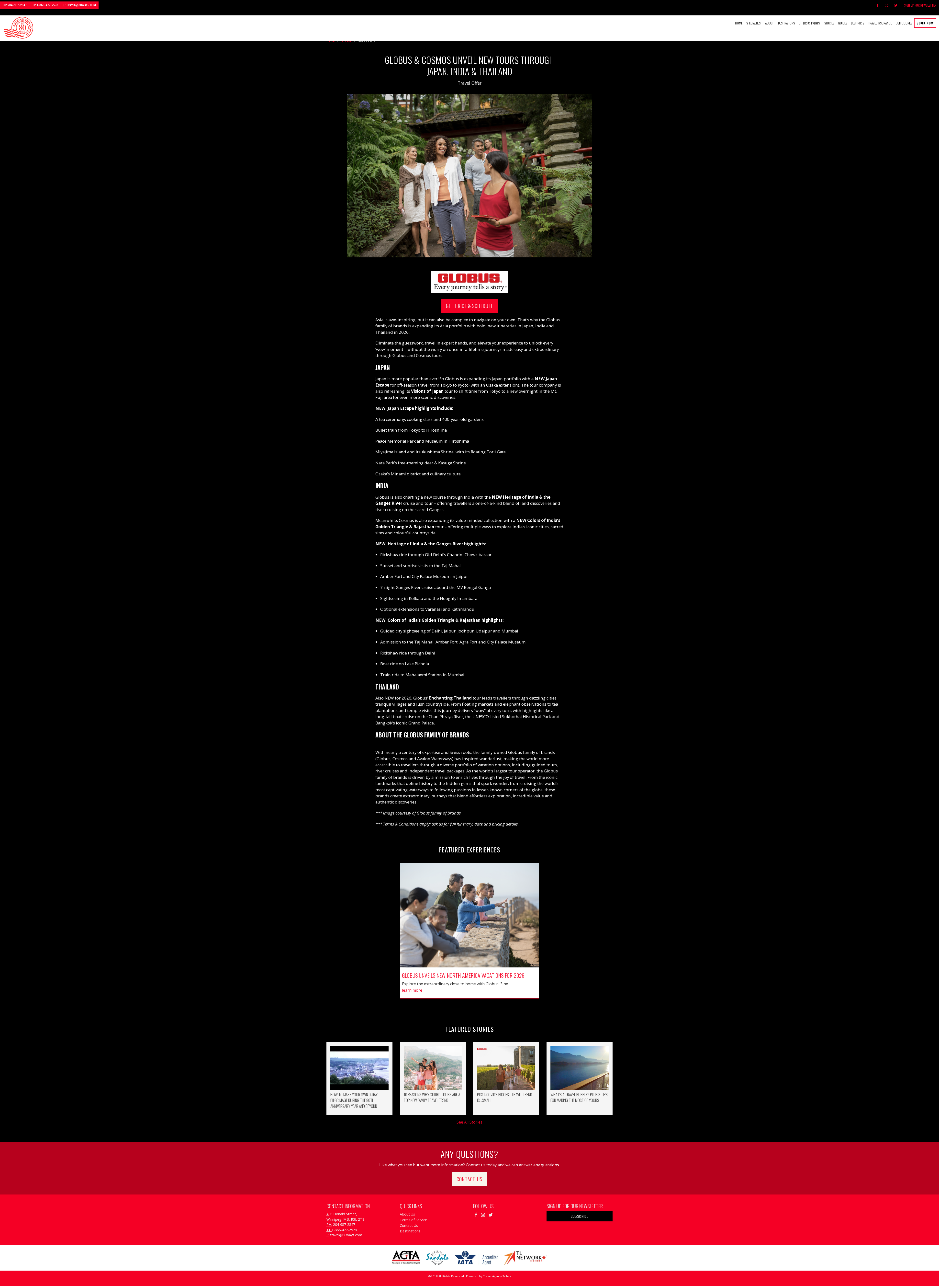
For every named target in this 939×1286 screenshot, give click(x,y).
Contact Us (469, 1179)
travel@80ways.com (80, 4)
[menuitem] (738, 23)
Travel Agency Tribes (497, 1276)
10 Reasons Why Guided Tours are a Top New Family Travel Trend (432, 1097)
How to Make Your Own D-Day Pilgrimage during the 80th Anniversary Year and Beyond (354, 1100)
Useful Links (904, 22)
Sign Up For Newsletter (920, 5)
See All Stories (469, 1122)
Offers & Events (809, 22)
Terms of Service (413, 1219)
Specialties (753, 22)
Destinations (786, 22)
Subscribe (580, 1216)
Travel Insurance (880, 22)
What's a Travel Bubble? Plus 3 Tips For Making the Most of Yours (579, 1097)
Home (738, 22)
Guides (842, 22)
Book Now (925, 22)
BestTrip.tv (857, 22)
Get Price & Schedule (469, 306)
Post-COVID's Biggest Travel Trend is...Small (504, 1097)
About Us (407, 1214)
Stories (829, 22)
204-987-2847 (15, 4)
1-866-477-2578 (45, 4)
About (769, 22)
